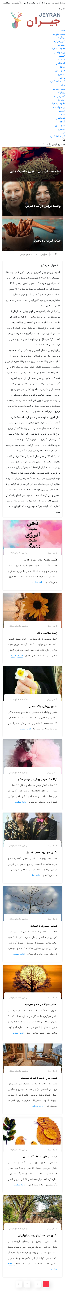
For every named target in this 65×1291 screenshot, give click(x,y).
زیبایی (62, 56)
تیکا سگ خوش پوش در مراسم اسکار (37, 779)
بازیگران (61, 38)
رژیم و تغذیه (59, 52)
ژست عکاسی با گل (47, 633)
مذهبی (61, 74)
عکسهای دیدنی (15, 552)
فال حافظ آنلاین (57, 81)
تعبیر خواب (59, 41)
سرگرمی (43, 254)
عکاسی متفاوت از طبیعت (43, 926)
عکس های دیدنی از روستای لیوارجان (37, 1235)
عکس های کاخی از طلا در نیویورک (38, 1078)
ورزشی (62, 78)
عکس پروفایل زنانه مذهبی (43, 706)
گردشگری (60, 63)
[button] (32, 140)
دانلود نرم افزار (58, 49)
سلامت (61, 59)
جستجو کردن (58, 144)
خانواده (61, 45)
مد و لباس (60, 70)
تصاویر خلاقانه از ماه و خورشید (41, 1005)
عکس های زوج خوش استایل (41, 853)
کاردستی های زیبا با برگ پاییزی (40, 1157)
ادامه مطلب (38, 582)
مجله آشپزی (59, 34)
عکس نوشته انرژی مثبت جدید (40, 560)
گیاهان (61, 67)
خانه (63, 30)
